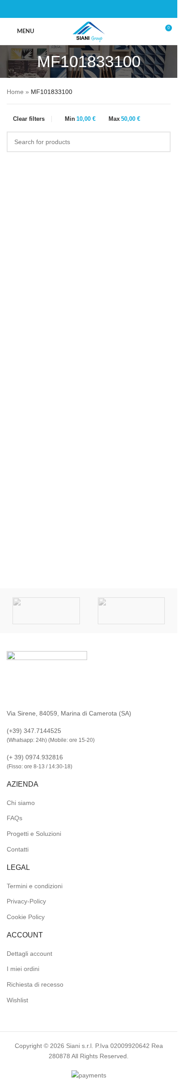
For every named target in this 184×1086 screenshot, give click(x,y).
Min (80, 118)
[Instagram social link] (89, 9)
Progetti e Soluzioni (34, 833)
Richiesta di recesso (35, 984)
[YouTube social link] (99, 9)
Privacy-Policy (26, 901)
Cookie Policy (26, 916)
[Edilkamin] (131, 610)
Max (124, 118)
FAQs (14, 818)
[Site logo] (89, 30)
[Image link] (47, 674)
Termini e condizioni (35, 886)
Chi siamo (21, 802)
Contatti (18, 849)
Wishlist (17, 1000)
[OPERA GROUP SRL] (46, 610)
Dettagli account (29, 953)
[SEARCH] (160, 142)
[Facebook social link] (78, 9)
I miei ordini (23, 968)
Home (15, 91)
